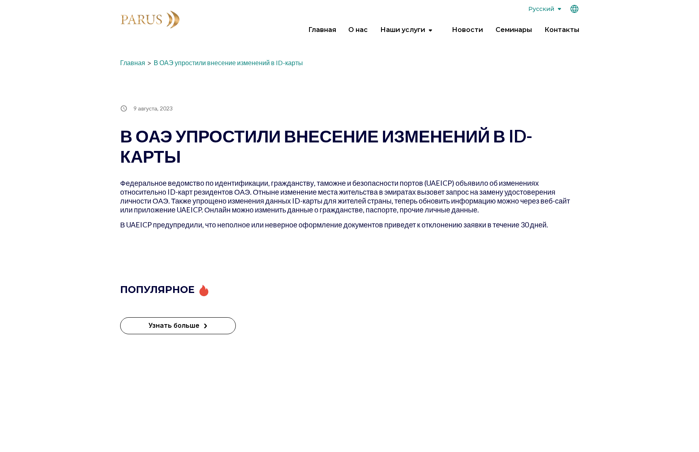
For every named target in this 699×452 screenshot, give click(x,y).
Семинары (514, 30)
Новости (467, 30)
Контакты (561, 30)
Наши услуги (402, 30)
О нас (358, 30)
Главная (322, 30)
